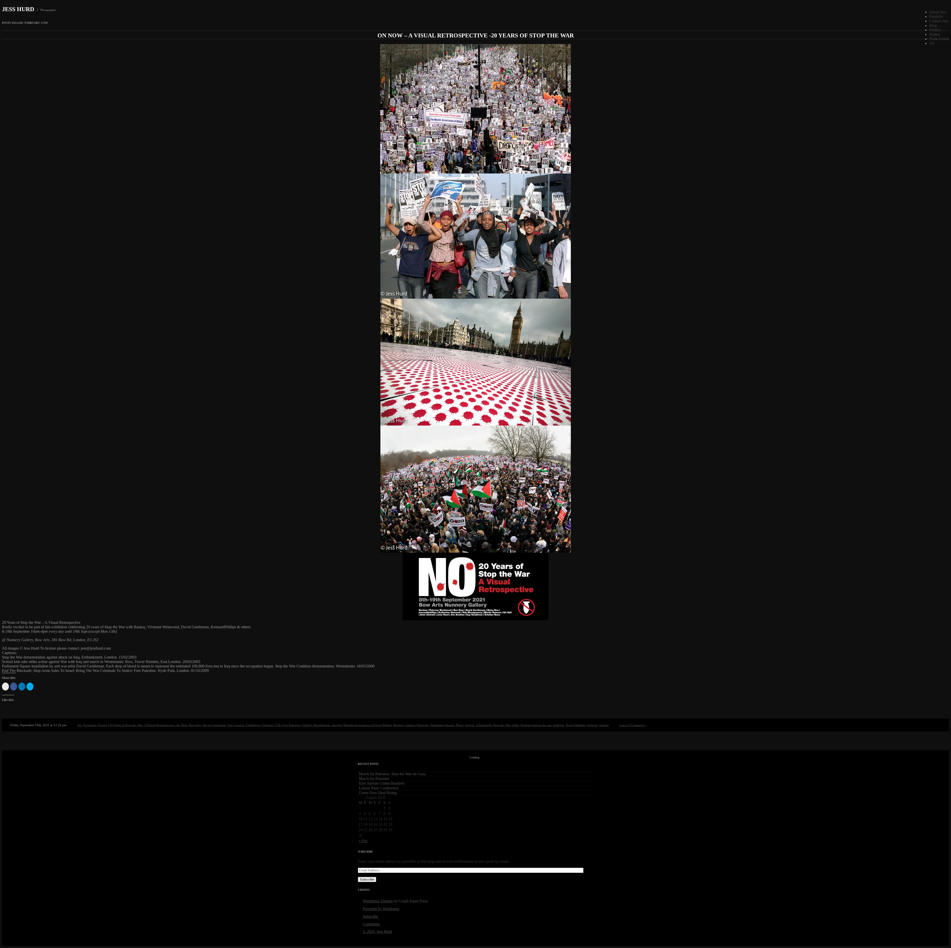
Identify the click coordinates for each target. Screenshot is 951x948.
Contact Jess (939, 21)
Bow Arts (195, 725)
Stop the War (501, 725)
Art (931, 43)
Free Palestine (291, 725)
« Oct (363, 841)
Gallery (307, 725)
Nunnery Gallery (404, 725)
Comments (371, 924)
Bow (184, 725)
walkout (592, 725)
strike (515, 725)
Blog (933, 25)
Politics (935, 30)
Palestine (423, 725)
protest (469, 725)
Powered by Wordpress (381, 909)
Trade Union (939, 39)
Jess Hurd (18, 9)
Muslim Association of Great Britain (367, 725)
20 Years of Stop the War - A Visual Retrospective (142, 725)
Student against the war (535, 725)
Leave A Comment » (632, 725)
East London (235, 725)
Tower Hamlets (575, 725)
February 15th (271, 725)
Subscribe (367, 879)
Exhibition (253, 725)
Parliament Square (442, 725)
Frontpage (90, 725)
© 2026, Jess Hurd (377, 931)
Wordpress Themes (378, 901)
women (604, 725)
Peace (460, 725)
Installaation (322, 725)
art (178, 725)
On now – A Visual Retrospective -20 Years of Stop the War (475, 35)
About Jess (937, 12)
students (558, 725)
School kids (484, 725)
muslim (337, 725)
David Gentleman (214, 725)
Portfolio (936, 16)
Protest (934, 34)
